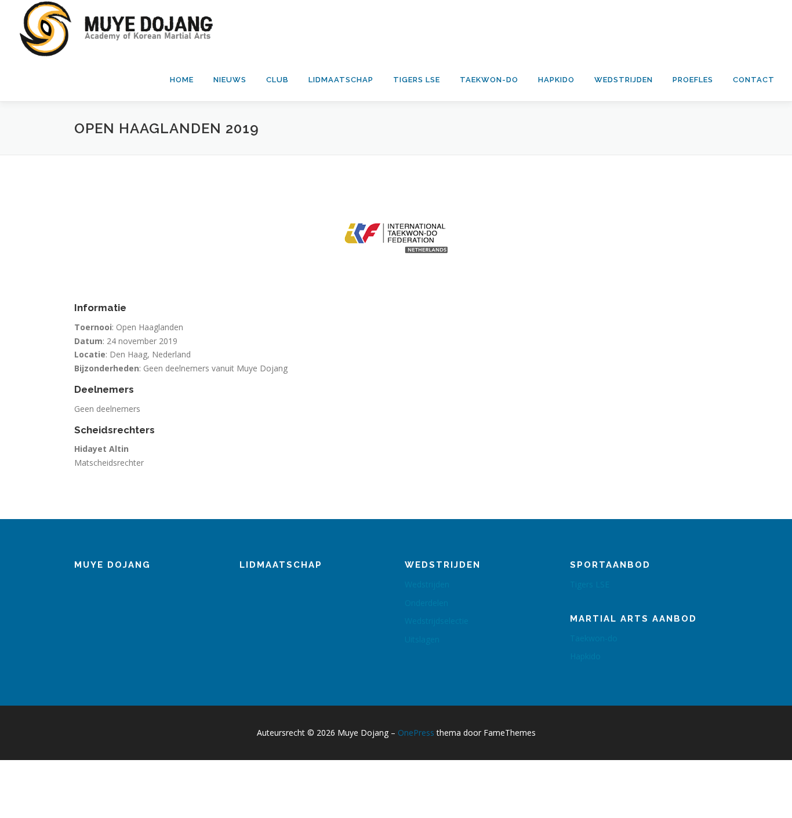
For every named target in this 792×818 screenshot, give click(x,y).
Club (277, 79)
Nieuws (229, 79)
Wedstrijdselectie (436, 620)
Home (182, 79)
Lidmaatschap (340, 79)
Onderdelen (426, 602)
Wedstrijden (623, 79)
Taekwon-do (489, 79)
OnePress (416, 732)
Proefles (693, 79)
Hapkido (556, 79)
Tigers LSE (416, 79)
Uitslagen (422, 639)
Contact (754, 79)
